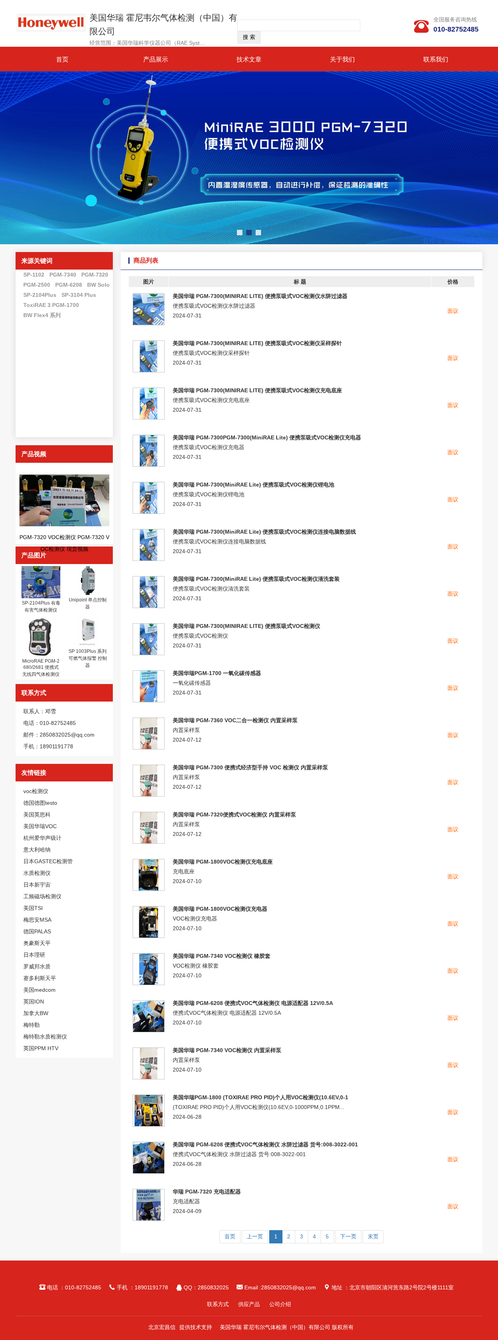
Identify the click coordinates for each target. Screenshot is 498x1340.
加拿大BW (35, 1013)
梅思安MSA (37, 920)
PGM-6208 (68, 285)
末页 (373, 1236)
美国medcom (39, 990)
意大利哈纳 (37, 849)
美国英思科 (37, 814)
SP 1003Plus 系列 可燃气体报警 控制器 (87, 658)
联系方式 (218, 1304)
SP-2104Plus (39, 295)
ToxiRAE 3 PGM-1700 (51, 305)
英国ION (33, 1001)
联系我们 (435, 59)
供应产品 (249, 1304)
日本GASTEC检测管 (48, 861)
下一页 (348, 1236)
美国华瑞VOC (40, 826)
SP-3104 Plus (78, 295)
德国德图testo (40, 803)
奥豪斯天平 (37, 943)
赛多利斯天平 (39, 978)
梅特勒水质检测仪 (45, 1036)
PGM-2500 (36, 285)
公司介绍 (280, 1304)
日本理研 (34, 955)
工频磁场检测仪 (42, 896)
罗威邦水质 (37, 966)
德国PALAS (37, 931)
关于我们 (342, 59)
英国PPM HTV (40, 1048)
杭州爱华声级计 (42, 838)
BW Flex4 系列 (42, 315)
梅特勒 (31, 1025)
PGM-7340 (62, 275)
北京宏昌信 (161, 1327)
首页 (62, 59)
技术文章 (249, 59)
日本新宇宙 (37, 885)
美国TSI (33, 908)
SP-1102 (33, 275)
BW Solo (98, 285)
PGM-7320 (94, 275)
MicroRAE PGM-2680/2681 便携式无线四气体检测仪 (41, 667)
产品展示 (155, 59)
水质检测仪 (37, 873)
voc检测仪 (35, 791)
